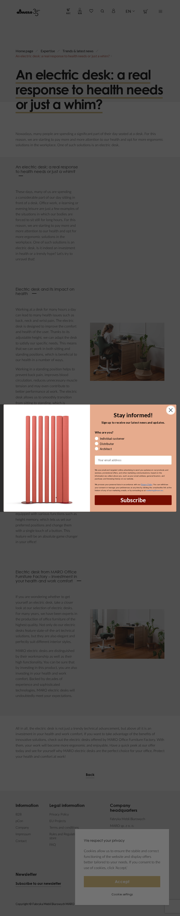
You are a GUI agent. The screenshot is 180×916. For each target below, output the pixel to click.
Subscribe (133, 499)
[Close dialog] (171, 410)
